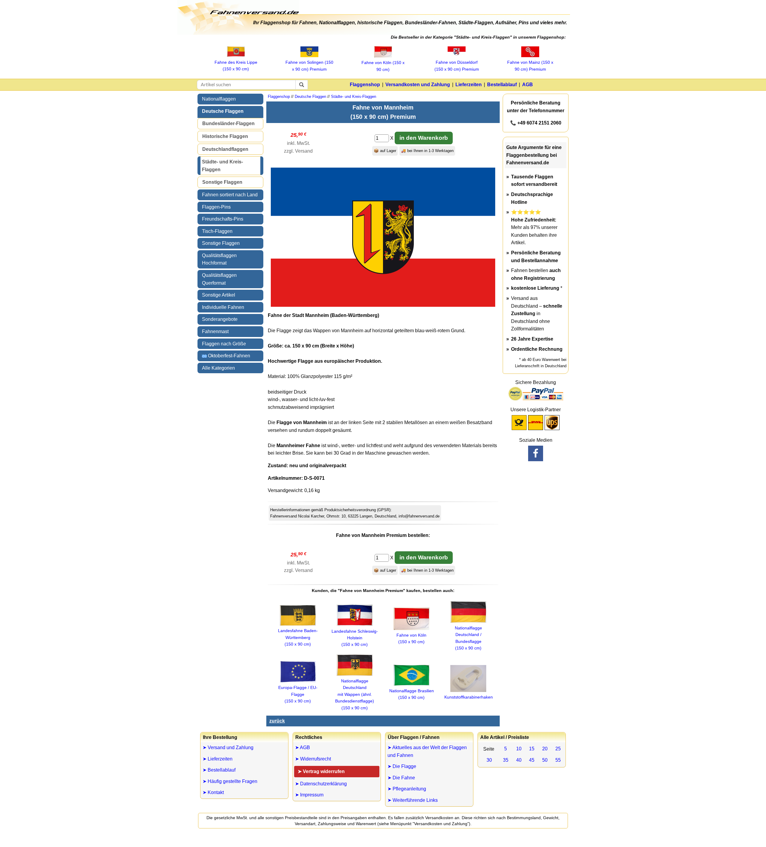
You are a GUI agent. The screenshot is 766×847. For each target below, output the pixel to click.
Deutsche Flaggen (223, 111)
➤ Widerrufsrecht (313, 758)
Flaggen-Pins (216, 207)
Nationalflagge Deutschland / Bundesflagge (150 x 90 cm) (468, 638)
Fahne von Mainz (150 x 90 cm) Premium (530, 65)
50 (545, 760)
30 (489, 760)
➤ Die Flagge (401, 766)
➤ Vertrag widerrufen (321, 771)
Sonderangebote (220, 319)
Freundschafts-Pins (222, 218)
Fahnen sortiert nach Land (230, 194)
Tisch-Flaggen (217, 231)
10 (519, 748)
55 (558, 760)
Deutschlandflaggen (225, 149)
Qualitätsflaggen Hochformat (219, 259)
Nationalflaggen (219, 98)
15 (531, 748)
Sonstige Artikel (218, 294)
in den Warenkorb (423, 138)
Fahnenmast (215, 331)
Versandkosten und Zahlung (417, 84)
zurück (277, 720)
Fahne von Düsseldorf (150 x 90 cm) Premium (456, 65)
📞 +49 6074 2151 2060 (535, 122)
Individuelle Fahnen (223, 307)
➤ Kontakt (213, 792)
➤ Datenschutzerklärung (321, 783)
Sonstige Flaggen (222, 182)
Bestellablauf (502, 84)
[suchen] (301, 84)
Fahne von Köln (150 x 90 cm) (383, 66)
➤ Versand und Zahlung (228, 747)
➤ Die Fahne (401, 777)
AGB (527, 84)
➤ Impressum (309, 794)
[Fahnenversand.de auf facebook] (535, 453)
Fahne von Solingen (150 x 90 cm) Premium (309, 65)
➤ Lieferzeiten (217, 758)
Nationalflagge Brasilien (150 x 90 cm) (411, 694)
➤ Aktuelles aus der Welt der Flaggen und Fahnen (427, 751)
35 (505, 760)
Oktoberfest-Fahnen (228, 355)
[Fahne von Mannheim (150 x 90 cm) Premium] (383, 305)
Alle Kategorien (218, 368)
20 (545, 748)
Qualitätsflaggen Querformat (219, 279)
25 (558, 748)
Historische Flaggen (225, 136)
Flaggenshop (365, 84)
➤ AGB (302, 747)
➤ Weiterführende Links (412, 800)
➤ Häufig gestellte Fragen (230, 781)
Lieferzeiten (468, 84)
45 (531, 760)
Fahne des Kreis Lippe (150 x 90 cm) (236, 65)
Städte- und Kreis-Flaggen (222, 165)
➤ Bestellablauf (219, 769)
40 (519, 760)
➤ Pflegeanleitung (406, 788)
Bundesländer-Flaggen (228, 123)
